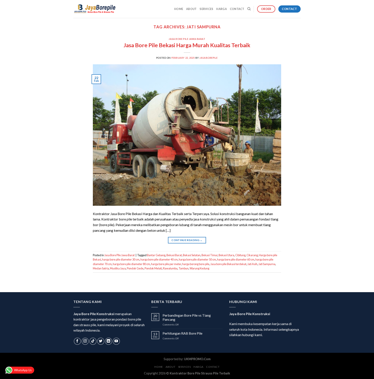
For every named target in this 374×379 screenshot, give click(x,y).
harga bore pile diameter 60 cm (235, 259)
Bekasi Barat (174, 255)
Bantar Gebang (156, 255)
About (191, 9)
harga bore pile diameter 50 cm (197, 259)
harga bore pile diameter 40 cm (159, 259)
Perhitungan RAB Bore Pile (182, 333)
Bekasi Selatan (191, 255)
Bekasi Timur (210, 255)
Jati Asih (252, 264)
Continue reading (187, 240)
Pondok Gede (135, 268)
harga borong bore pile (195, 264)
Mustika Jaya (118, 268)
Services (206, 9)
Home (178, 9)
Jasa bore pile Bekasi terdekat (228, 264)
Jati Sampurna (266, 264)
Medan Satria (101, 268)
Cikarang (252, 255)
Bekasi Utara (226, 255)
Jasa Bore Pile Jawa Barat (187, 38)
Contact (237, 9)
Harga (221, 9)
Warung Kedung (199, 268)
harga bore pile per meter (166, 264)
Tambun (184, 268)
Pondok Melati (153, 268)
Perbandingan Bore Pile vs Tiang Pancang (187, 317)
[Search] (249, 9)
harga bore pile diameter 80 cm (131, 264)
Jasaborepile (208, 57)
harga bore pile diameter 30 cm (120, 259)
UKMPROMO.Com (197, 359)
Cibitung (240, 255)
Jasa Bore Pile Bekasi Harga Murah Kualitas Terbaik (187, 45)
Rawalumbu (170, 268)
